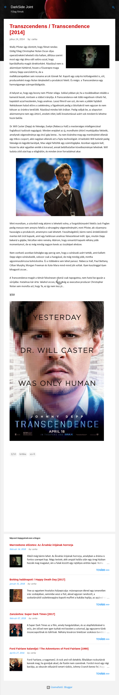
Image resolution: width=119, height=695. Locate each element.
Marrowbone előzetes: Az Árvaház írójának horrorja (41, 545)
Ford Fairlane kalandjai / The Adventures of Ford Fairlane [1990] (49, 648)
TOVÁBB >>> (102, 570)
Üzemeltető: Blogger (61, 687)
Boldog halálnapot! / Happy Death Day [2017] (37, 579)
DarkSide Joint (22, 7)
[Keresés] (113, 7)
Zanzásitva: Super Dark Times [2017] (32, 614)
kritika (23, 454)
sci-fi (32, 454)
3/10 (13, 454)
